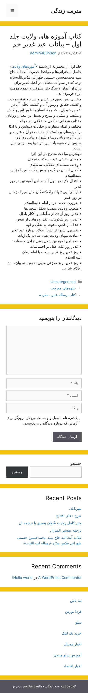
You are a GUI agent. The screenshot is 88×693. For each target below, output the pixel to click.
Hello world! (22, 577)
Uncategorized (63, 282)
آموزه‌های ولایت (24, 66)
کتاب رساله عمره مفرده (57, 295)
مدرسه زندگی (66, 10)
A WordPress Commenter (60, 577)
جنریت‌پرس (19, 686)
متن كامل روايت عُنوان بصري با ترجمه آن (50, 523)
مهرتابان (75, 508)
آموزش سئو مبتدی (68, 655)
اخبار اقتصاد (72, 666)
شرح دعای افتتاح (69, 516)
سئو (79, 622)
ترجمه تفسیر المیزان (66, 530)
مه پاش (76, 600)
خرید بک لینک (72, 633)
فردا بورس (73, 611)
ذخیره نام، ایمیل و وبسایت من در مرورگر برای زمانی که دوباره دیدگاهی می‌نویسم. (42, 420)
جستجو (76, 463)
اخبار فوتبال (73, 644)
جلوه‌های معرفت (63, 288)
